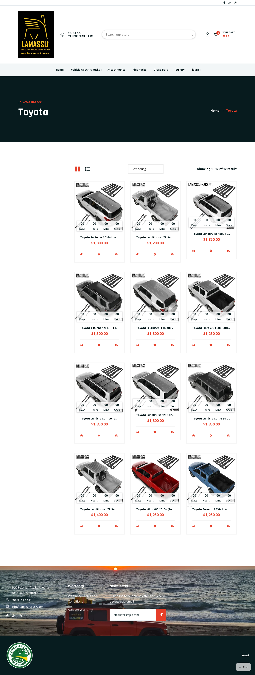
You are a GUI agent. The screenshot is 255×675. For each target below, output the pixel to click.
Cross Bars (161, 70)
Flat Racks (139, 70)
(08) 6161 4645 (83, 36)
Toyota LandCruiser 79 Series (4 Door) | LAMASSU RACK (116, 509)
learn (195, 70)
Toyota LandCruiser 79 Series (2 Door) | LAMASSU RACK (172, 237)
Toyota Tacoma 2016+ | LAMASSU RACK (217, 509)
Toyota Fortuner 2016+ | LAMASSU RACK (106, 237)
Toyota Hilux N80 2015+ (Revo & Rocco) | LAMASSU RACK (172, 509)
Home (60, 70)
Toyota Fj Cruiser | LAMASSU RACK (158, 328)
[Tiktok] (229, 2)
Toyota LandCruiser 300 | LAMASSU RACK (219, 234)
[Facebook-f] (224, 2)
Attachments (116, 70)
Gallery (180, 70)
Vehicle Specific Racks (85, 70)
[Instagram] (235, 2)
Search (245, 655)
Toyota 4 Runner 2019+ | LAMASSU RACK (106, 328)
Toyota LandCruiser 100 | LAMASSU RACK (106, 419)
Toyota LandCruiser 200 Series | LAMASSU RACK (167, 415)
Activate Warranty (80, 610)
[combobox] (148, 34)
